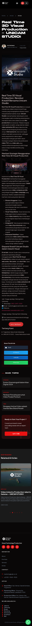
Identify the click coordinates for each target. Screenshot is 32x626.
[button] (17, 3)
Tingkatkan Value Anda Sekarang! (13, 332)
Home (3, 15)
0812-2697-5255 (16, 303)
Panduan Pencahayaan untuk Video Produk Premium (14, 396)
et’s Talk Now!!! (16, 324)
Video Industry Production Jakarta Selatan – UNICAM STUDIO (16, 493)
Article (12, 15)
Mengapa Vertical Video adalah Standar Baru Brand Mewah (15, 407)
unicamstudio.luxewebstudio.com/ (13, 310)
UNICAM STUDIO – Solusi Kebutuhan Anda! (16, 334)
